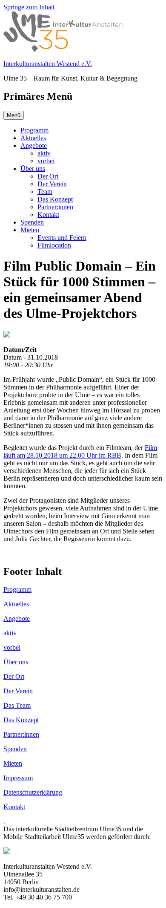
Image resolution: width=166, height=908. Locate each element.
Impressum (18, 777)
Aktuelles (33, 137)
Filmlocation (54, 245)
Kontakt (48, 214)
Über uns (32, 168)
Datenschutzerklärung (32, 792)
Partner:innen (55, 206)
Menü (13, 115)
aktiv (44, 153)
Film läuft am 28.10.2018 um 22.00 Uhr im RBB (80, 451)
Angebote (33, 145)
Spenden (32, 222)
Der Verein (52, 183)
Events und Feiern (61, 237)
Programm (34, 130)
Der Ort (47, 176)
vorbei (45, 160)
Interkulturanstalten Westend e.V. (47, 63)
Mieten (29, 229)
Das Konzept (55, 199)
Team (44, 191)
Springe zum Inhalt (28, 7)
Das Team (17, 705)
